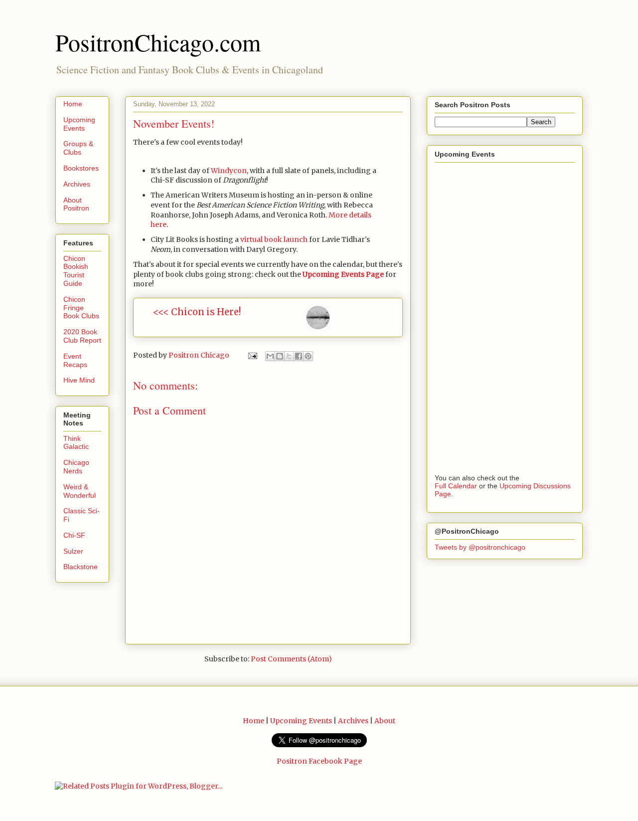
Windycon (229, 170)
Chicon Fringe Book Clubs (81, 307)
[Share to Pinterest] (308, 356)
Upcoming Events (79, 124)
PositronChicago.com (158, 42)
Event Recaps (75, 360)
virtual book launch (274, 239)
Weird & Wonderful (79, 491)
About (384, 720)
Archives (76, 184)
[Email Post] (252, 355)
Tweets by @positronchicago (480, 547)
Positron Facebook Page (319, 761)
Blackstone (80, 567)
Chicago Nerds (76, 466)
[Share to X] (289, 356)
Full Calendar (456, 486)
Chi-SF (74, 535)
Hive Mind (79, 380)
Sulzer (73, 551)
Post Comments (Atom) (291, 658)
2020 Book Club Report (82, 336)
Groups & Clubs (78, 148)
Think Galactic (76, 442)
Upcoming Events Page (343, 274)
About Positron (76, 204)
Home (72, 104)
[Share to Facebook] (299, 356)
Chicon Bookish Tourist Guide (75, 270)
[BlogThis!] (280, 356)
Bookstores (81, 168)
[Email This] (270, 356)
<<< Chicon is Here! (197, 312)
